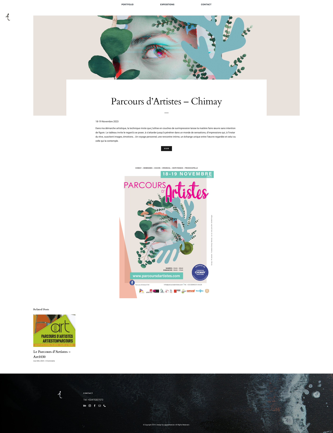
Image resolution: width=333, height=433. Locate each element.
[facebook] (95, 405)
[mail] (99, 405)
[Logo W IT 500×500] (60, 390)
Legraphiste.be (169, 425)
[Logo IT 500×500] (8, 12)
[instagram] (90, 405)
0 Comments (50, 361)
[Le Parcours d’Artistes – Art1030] (54, 316)
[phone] (104, 405)
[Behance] (84, 405)
